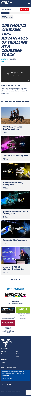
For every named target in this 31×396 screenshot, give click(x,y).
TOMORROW (27, 13)
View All (14, 280)
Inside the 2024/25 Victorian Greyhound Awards (12, 269)
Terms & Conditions (12, 387)
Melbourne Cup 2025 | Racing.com (13, 183)
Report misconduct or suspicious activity (13, 371)
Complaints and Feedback (7, 364)
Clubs (17, 356)
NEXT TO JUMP (5, 13)
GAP (17, 351)
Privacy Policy (4, 387)
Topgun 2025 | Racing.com (15, 240)
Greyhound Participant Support (8, 367)
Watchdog (3, 351)
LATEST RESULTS (14, 13)
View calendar (6, 9)
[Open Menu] (29, 3)
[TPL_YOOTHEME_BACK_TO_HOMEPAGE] (7, 3)
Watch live (25, 9)
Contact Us (3, 362)
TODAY (21, 13)
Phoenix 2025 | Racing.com (15, 156)
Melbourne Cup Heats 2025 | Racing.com (15, 212)
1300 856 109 (7, 379)
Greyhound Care (20, 353)
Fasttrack (3, 353)
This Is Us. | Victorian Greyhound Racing (12, 128)
